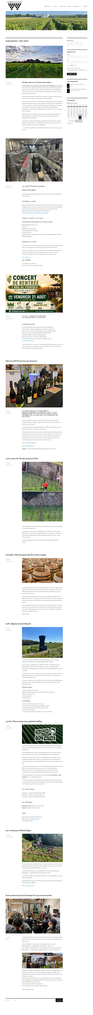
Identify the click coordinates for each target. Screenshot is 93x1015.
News (11, 413)
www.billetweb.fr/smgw (34, 818)
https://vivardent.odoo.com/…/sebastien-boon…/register (35, 212)
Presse (69, 6)
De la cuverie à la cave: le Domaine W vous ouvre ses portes (29, 895)
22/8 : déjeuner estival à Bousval (18, 624)
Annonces (63, 6)
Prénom (68, 54)
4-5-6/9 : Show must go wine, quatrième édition (24, 721)
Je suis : (68, 65)
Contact (85, 6)
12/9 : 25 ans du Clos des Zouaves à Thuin (22, 459)
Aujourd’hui (79, 121)
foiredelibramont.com (30, 445)
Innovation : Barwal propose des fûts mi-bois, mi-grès (26, 555)
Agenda (7, 84)
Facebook (44, 540)
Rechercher (70, 40)
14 (15, 1000)
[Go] (85, 44)
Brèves (11, 84)
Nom (68, 60)
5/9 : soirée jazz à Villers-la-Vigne (18, 830)
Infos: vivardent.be (26, 257)
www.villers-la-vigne (29, 885)
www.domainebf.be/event (28, 340)
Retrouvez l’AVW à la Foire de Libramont (21, 361)
